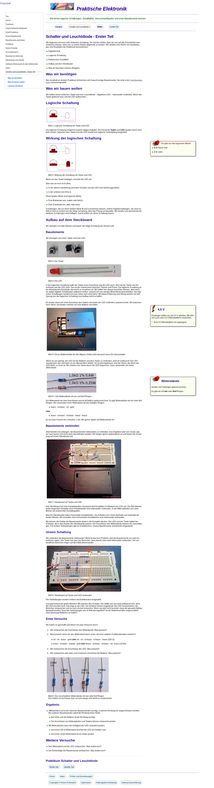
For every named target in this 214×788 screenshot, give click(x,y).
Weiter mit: (54, 767)
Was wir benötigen (15, 78)
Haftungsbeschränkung (106, 783)
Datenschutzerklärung (131, 783)
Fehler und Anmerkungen (81, 776)
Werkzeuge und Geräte (15, 60)
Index (8, 68)
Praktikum (9, 24)
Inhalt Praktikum (12, 32)
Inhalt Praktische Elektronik (16, 28)
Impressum (86, 783)
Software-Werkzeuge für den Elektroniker (22, 64)
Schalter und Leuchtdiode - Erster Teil (20, 72)
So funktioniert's (12, 52)
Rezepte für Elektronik (14, 56)
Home (8, 20)
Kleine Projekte (11, 48)
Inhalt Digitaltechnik (13, 36)
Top (7, 16)
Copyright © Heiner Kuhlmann (62, 783)
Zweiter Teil (114, 27)
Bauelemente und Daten (15, 40)
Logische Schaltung (15, 86)
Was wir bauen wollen (16, 82)
